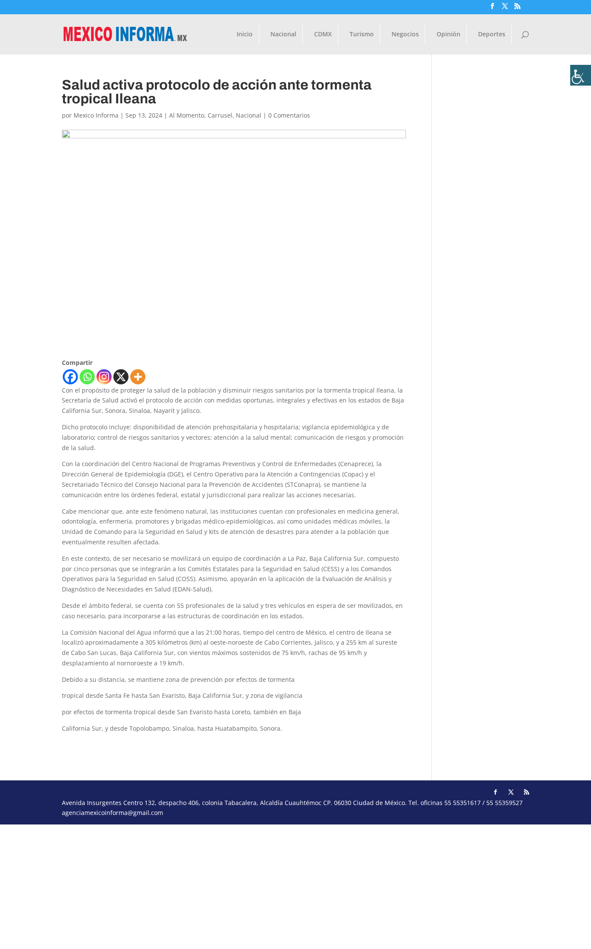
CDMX (323, 34)
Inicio (245, 34)
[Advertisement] (259, 885)
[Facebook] (70, 376)
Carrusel (220, 115)
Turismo (362, 34)
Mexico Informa (96, 115)
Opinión (448, 34)
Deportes (491, 34)
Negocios (405, 34)
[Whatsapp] (87, 376)
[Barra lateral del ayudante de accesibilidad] (580, 75)
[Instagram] (104, 376)
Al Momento (186, 115)
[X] (120, 376)
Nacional (283, 34)
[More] (137, 376)
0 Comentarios (289, 115)
